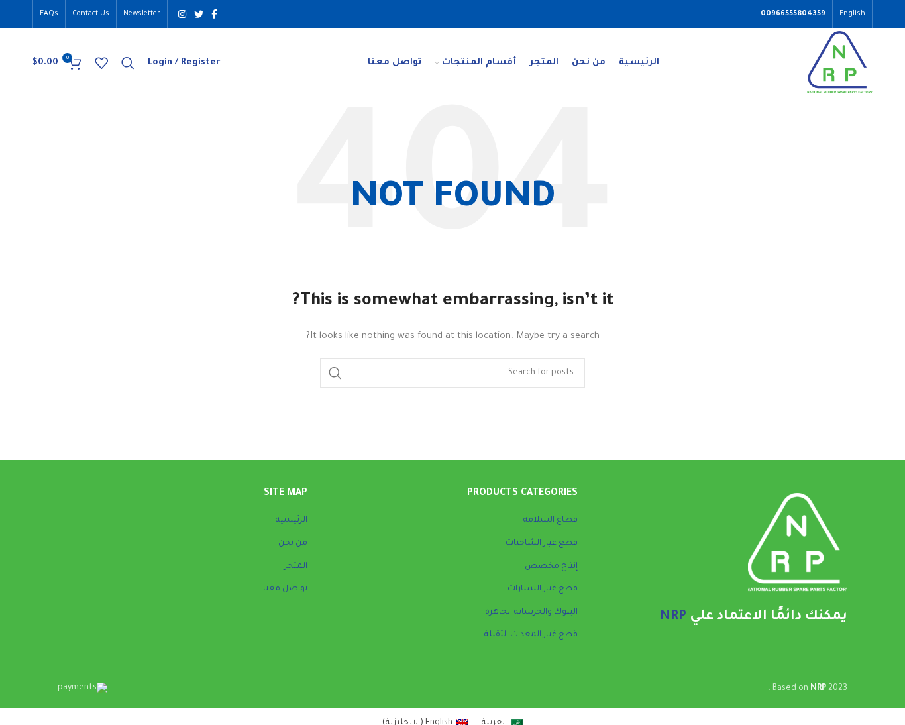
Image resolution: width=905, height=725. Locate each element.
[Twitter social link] (198, 14)
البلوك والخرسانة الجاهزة (531, 612)
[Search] (128, 63)
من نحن (292, 543)
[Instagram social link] (182, 14)
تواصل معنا (285, 589)
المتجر (295, 566)
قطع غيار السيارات (542, 589)
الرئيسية (291, 520)
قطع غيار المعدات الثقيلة (531, 635)
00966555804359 (793, 14)
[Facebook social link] (214, 14)
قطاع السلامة (550, 520)
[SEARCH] (335, 373)
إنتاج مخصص (551, 566)
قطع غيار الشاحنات (542, 543)
